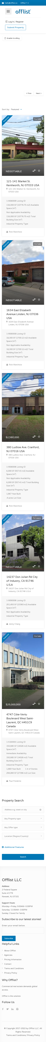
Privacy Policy (10, 973)
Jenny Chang (14, 624)
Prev (29, 93)
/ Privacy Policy (33, 1035)
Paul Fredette (14, 781)
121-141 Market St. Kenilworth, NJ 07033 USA (24, 190)
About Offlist (10, 950)
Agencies (8, 955)
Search (23, 857)
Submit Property (15, 27)
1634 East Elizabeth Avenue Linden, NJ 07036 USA (22, 314)
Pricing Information (12, 959)
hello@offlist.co (11, 3)
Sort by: (6, 109)
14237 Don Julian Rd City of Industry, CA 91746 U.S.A (22, 580)
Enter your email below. (13, 925)
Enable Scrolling (13, 38)
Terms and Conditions (14, 968)
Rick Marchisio (15, 232)
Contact (7, 964)
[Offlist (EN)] (23, 11)
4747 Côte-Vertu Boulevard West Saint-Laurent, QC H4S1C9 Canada (24, 731)
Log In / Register (16, 21)
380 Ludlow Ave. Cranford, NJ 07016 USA (21, 456)
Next (38, 93)
